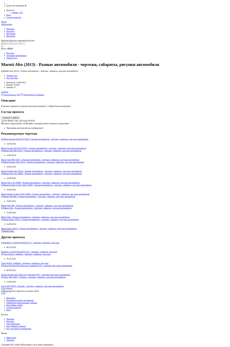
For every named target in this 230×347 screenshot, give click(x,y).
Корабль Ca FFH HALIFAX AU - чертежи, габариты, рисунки (29, 252)
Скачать (4, 92)
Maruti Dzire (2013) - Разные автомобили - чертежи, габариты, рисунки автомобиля (39, 228)
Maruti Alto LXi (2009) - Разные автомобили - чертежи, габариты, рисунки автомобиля (40, 183)
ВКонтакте (11, 338)
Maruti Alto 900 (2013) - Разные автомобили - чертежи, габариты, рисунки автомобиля (40, 160)
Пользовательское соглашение (20, 300)
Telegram (10, 340)
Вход (8, 15)
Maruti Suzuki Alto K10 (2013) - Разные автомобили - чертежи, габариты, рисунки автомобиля (43, 148)
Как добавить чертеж (16, 326)
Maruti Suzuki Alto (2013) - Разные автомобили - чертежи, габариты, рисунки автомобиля (41, 171)
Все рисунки (12, 78)
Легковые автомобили (16, 55)
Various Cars (11, 58)
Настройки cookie (14, 305)
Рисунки (10, 31)
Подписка (10, 34)
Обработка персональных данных (21, 303)
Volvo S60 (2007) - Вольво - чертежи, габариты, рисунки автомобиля (32, 286)
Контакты (10, 36)
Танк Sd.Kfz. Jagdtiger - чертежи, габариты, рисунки (24, 263)
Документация (13, 324)
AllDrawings (6, 24)
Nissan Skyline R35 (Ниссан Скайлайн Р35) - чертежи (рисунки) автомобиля (35, 275)
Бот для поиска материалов (18, 329)
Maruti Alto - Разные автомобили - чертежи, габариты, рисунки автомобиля (35, 217)
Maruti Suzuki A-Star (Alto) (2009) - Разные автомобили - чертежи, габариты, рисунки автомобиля (45, 194)
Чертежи (10, 29)
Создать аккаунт (13, 17)
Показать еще (7, 231)
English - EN (17, 12)
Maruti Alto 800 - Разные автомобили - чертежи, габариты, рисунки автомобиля (37, 206)
